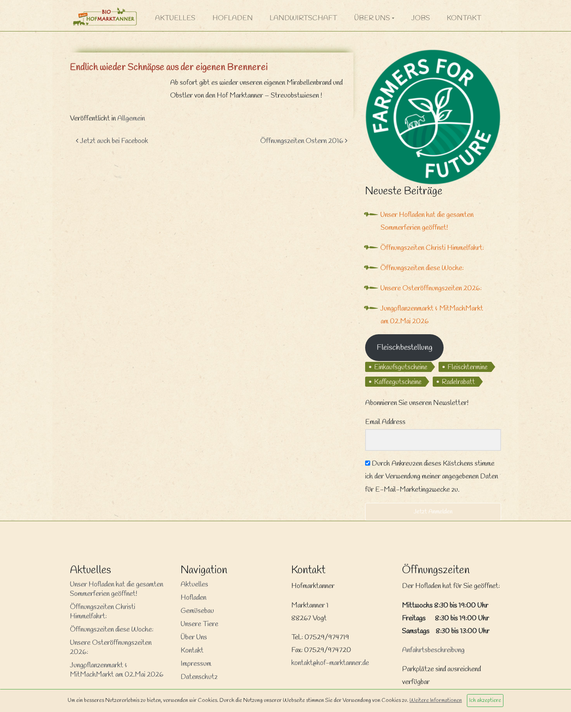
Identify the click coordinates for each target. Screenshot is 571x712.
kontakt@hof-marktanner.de (330, 663)
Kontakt (464, 18)
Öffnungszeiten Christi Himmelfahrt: (432, 248)
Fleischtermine (467, 367)
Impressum (196, 663)
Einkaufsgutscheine (400, 367)
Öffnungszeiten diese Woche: (422, 268)
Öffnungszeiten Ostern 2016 (302, 141)
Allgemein (131, 118)
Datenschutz (199, 677)
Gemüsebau (197, 611)
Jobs (420, 18)
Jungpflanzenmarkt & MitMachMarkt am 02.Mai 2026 (117, 670)
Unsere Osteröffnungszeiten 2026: (431, 288)
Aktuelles (175, 18)
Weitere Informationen (435, 700)
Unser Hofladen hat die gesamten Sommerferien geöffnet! (116, 589)
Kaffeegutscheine (397, 382)
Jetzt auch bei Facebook (113, 141)
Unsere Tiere (199, 624)
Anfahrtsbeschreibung (433, 650)
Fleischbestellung (404, 347)
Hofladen (232, 18)
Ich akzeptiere (485, 700)
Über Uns (372, 18)
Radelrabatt (458, 382)
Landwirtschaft (303, 18)
